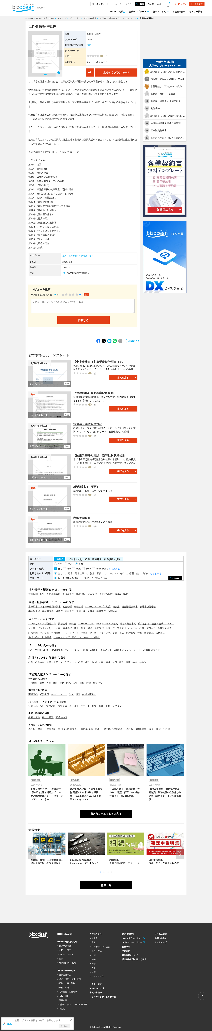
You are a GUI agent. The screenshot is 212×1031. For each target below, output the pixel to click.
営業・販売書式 (145, 632)
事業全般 (97, 682)
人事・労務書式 (64, 628)
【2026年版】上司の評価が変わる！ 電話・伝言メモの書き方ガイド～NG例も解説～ (124, 792)
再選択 (60, 559)
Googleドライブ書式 (107, 623)
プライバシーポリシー (132, 942)
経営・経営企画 (36, 662)
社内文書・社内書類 (50, 632)
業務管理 (62, 623)
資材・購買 (48, 717)
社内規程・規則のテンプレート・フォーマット (118, 18)
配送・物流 (61, 717)
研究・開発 (155, 728)
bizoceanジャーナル (66, 970)
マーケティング (86, 623)
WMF (67, 649)
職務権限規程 (121, 594)
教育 (88, 682)
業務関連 (101, 611)
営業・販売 (52, 662)
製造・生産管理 (96, 628)
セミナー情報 (196, 11)
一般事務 (33, 682)
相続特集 (114, 859)
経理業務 (130, 632)
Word (38, 649)
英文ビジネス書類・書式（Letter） (156, 623)
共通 (135, 662)
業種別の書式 (164, 628)
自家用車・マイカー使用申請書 (44, 606)
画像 (85, 649)
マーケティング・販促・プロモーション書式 (77, 637)
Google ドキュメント (101, 649)
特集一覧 (106, 885)
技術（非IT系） (36, 705)
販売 (78, 694)
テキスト (76, 649)
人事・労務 (104, 662)
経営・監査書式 (128, 623)
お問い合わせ (161, 938)
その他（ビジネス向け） (41, 628)
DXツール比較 (116, 11)
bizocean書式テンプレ (45, 18)
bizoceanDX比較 (65, 933)
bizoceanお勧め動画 (81, 859)
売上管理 (121, 628)
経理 (55, 682)
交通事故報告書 (148, 606)
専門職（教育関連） (136, 728)
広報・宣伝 (78, 682)
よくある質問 (161, 933)
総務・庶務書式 (90, 18)
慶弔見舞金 (88, 611)
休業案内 (112, 611)
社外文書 (132, 628)
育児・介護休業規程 (50, 594)
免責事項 (126, 946)
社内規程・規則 (86, 255)
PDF (30, 649)
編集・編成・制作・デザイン (107, 705)
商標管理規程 (82, 518)
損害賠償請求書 (130, 606)
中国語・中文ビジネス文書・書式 (107, 632)
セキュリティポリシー (132, 938)
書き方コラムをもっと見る (106, 813)
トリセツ (110, 628)
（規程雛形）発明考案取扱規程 (93, 393)
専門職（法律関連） (114, 728)
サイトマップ (161, 942)
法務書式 (160, 632)
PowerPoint (56, 649)
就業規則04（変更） (86, 486)
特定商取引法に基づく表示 (134, 959)
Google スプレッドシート (127, 649)
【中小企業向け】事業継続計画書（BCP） (100, 361)
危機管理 (78, 606)
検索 (142, 3)
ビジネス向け (75, 18)
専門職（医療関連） (68, 728)
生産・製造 (34, 717)
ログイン (182, 4)
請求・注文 (80, 628)
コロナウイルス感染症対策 (42, 623)
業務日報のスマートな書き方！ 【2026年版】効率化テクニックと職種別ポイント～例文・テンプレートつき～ (47, 794)
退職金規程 (68, 594)
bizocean (29, 18)
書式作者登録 (96, 992)
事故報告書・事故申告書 (41, 611)
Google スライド (151, 649)
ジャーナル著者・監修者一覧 (103, 996)
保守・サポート (82, 705)
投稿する (83, 320)
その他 (142, 662)
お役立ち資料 (178, 11)
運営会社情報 (128, 933)
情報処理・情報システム (59, 705)
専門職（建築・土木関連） (42, 728)
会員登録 (199, 4)
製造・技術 (125, 662)
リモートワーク (70, 632)
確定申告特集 (156, 859)
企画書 (84, 632)
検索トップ (62, 18)
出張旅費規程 (106, 594)
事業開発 (33, 694)
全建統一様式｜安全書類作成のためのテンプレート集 (58, 859)
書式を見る (123, 377)
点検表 (59, 611)
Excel (45, 649)
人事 (48, 682)
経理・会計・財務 (87, 662)
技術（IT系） (89, 694)
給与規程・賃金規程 (86, 594)
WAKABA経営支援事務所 (78, 272)
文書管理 (67, 606)
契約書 (72, 623)
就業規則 (33, 594)
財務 (62, 682)
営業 (71, 694)
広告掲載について (154, 4)
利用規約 (126, 950)
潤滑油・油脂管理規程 (87, 424)
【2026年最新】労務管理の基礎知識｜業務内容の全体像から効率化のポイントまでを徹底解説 (165, 794)
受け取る (64, 1026)
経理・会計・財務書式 (39, 637)
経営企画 (33, 632)
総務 (42, 682)
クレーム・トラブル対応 (98, 606)
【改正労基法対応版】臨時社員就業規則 (99, 455)
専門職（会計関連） (91, 728)
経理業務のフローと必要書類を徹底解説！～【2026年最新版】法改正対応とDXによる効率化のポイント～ (86, 794)
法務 (89, 44)
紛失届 (116, 606)
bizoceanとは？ (97, 988)
